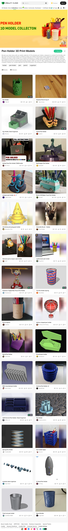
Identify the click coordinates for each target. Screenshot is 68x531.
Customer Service (32, 526)
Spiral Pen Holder (7, 354)
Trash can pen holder (8, 513)
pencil (25, 65)
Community (31, 8)
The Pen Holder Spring (42, 290)
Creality (3, 526)
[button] (64, 8)
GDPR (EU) (17, 524)
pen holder (12, 65)
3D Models (4, 8)
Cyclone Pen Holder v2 (42, 386)
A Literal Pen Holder (41, 481)
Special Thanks (47, 524)
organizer (33, 65)
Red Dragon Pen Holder (42, 163)
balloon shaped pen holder (43, 322)
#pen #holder (40, 513)
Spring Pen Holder (7, 449)
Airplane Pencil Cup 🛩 (42, 99)
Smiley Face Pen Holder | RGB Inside (12, 163)
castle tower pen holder (43, 258)
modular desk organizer (9, 481)
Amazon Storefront (12, 526)
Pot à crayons (6, 322)
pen (20, 65)
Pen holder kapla (41, 449)
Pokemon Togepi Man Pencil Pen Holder (13, 290)
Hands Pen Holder (41, 131)
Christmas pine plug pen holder (11, 227)
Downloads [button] (38, 8)
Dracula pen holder (41, 354)
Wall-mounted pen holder (9, 386)
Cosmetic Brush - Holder (43, 227)
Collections (14, 8)
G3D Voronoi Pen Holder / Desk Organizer (14, 417)
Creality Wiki (22, 526)
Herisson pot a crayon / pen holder (12, 258)
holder (5, 65)
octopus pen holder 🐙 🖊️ (9, 195)
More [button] (50, 8)
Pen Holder (5, 99)
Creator (20, 8)
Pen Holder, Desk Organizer (10, 131)
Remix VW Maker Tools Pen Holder (46, 195)
